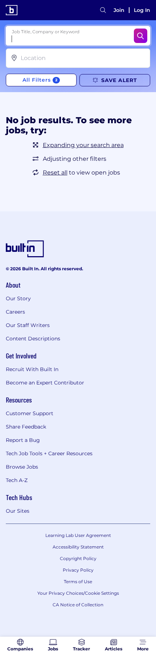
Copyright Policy (78, 558)
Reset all (55, 172)
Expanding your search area (83, 145)
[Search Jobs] (140, 36)
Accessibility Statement (78, 547)
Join (119, 10)
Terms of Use (78, 581)
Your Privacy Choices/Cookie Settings (78, 593)
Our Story (18, 298)
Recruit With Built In (32, 369)
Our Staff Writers (28, 325)
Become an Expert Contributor (45, 382)
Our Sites (17, 511)
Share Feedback (26, 426)
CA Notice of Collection (78, 604)
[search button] (103, 10)
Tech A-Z (17, 480)
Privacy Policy (78, 570)
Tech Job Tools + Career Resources (49, 453)
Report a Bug (23, 440)
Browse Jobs (22, 467)
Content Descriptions (33, 338)
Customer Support (29, 413)
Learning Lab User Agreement (78, 535)
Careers (15, 312)
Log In (142, 10)
